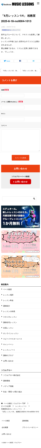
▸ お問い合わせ (20, 181)
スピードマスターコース (12, 339)
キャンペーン (8, 344)
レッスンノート (9, 350)
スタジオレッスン (10, 317)
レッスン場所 (8, 295)
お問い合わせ (8, 361)
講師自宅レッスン (10, 322)
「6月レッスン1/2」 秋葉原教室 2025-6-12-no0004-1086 (11, 70)
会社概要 (5, 427)
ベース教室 (7, 289)
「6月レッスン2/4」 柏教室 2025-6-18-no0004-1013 (31, 70)
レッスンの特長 (9, 311)
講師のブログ (8, 355)
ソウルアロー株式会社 (11, 375)
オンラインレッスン (11, 333)
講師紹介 (6, 306)
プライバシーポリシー (30, 427)
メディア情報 (8, 386)
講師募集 (6, 380)
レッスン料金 (8, 300)
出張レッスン (8, 328)
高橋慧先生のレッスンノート (11, 30)
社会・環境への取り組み (12, 391)
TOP (14, 403)
